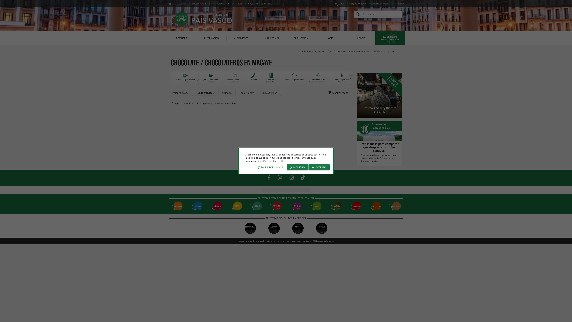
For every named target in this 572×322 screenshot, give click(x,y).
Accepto (321, 167)
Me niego (299, 167)
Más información (272, 167)
